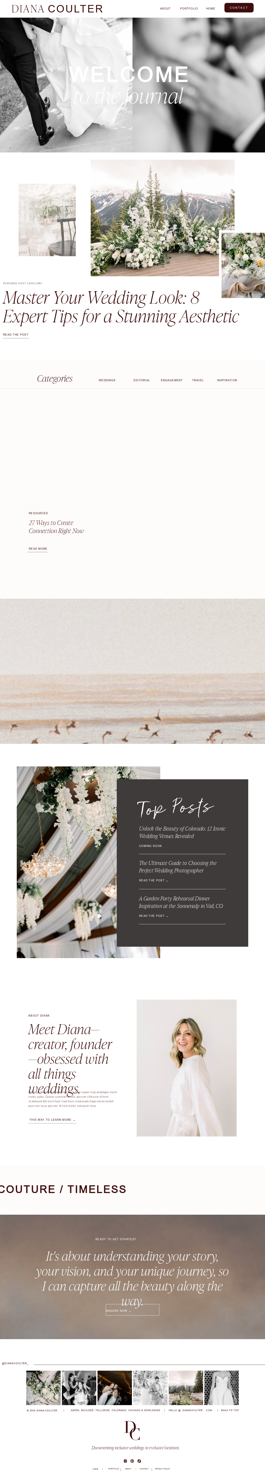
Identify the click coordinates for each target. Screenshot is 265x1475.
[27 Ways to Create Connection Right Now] (61, 459)
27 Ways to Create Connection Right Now (56, 526)
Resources (38, 513)
